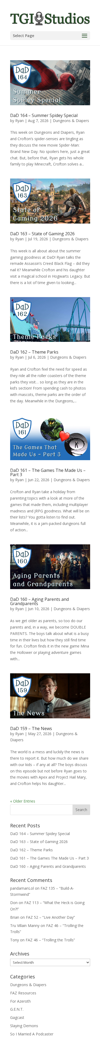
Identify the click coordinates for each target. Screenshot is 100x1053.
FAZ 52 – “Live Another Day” (50, 917)
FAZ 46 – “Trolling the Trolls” (50, 939)
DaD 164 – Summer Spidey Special (44, 115)
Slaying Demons (24, 1025)
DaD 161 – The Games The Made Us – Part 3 (48, 472)
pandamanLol (22, 888)
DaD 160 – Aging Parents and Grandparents (39, 601)
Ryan (19, 120)
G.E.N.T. (16, 1009)
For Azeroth (20, 1001)
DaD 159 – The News (31, 728)
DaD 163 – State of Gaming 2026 (42, 234)
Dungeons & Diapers (71, 120)
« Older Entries (22, 801)
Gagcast (17, 1017)
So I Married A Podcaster (31, 1033)
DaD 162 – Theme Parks (34, 352)
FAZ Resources (23, 992)
